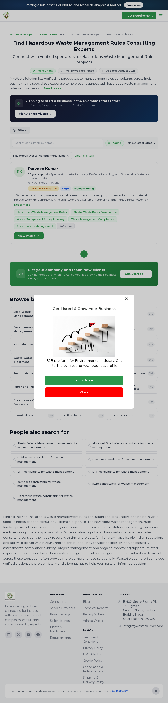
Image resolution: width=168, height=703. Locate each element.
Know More (84, 380)
